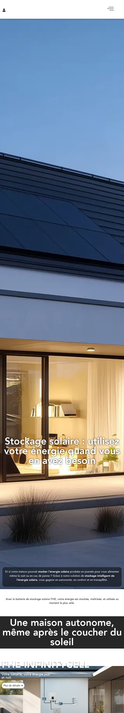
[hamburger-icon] (109, 9)
